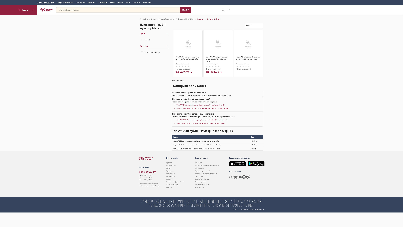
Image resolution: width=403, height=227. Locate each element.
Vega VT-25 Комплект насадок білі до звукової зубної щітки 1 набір (200, 105)
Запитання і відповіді (202, 179)
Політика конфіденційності (175, 182)
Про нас (169, 163)
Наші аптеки (102, 2)
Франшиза (91, 2)
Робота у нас (80, 2)
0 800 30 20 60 (45, 2)
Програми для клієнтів (65, 2)
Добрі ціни (136, 2)
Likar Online (147, 2)
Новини (168, 168)
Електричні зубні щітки (186, 19)
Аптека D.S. (144, 19)
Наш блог (198, 163)
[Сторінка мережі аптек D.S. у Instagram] (235, 177)
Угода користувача (172, 184)
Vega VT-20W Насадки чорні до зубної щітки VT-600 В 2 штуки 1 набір (202, 108)
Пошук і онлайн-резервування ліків (207, 165)
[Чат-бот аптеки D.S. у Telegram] (244, 177)
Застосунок (199, 176)
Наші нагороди (171, 165)
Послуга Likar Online (202, 184)
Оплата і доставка (116, 2)
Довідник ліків (199, 187)
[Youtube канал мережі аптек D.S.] (240, 177)
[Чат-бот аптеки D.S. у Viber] (248, 177)
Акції (128, 2)
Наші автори (170, 176)
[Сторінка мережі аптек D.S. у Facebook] (231, 177)
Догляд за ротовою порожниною (162, 19)
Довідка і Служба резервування (206, 173)
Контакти (169, 179)
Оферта (169, 187)
